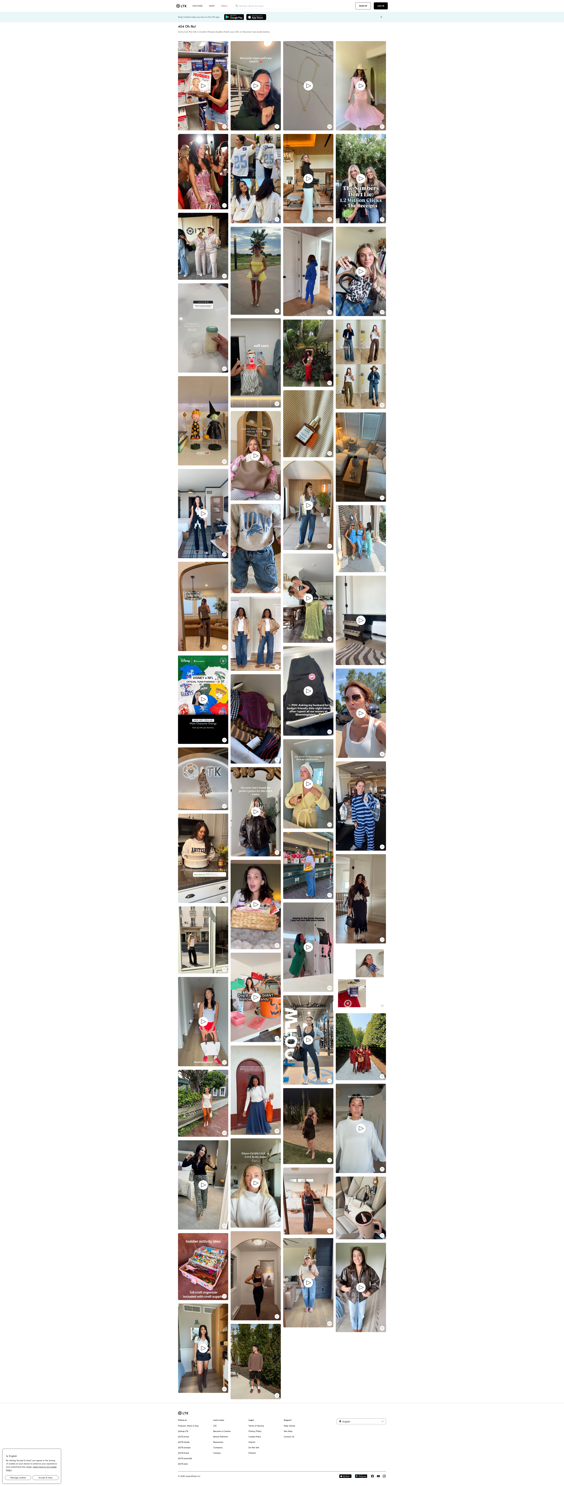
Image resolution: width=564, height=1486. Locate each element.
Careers (217, 1453)
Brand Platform (220, 1436)
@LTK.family (183, 1442)
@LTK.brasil (183, 1453)
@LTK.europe (184, 1447)
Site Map (288, 1431)
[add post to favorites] (224, 126)
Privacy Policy (255, 1431)
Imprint (252, 1442)
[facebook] (372, 1476)
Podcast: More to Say (188, 1425)
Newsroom (218, 1442)
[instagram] (384, 1476)
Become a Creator (222, 1431)
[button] (361, 1421)
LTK (214, 1425)
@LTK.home (183, 1436)
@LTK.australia (185, 1458)
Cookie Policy (255, 1436)
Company (218, 1447)
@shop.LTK (183, 1431)
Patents (252, 1453)
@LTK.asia (183, 1464)
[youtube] (378, 1476)
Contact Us (289, 1436)
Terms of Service (256, 1425)
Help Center (289, 1425)
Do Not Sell (254, 1447)
